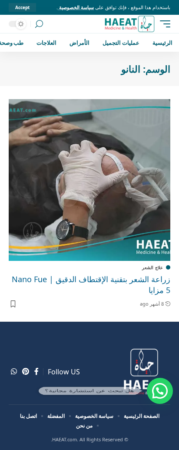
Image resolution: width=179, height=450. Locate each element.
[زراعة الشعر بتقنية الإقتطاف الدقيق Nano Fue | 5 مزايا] (89, 180)
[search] (39, 24)
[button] (160, 391)
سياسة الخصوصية (76, 7)
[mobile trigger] (163, 24)
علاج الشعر (152, 267)
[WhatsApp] (14, 371)
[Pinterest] (25, 371)
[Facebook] (36, 371)
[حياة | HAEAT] (129, 24)
